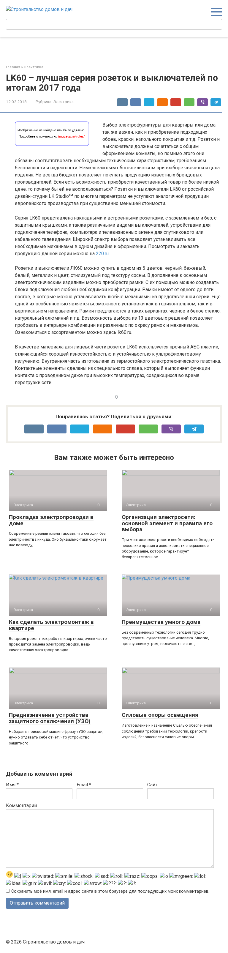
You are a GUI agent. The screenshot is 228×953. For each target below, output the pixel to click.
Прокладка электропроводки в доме (51, 520)
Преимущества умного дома (161, 621)
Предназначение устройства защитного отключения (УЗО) (50, 718)
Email (84, 785)
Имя (12, 785)
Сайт (152, 785)
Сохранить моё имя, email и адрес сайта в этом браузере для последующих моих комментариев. (110, 891)
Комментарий (21, 805)
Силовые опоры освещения (160, 714)
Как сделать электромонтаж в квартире (51, 625)
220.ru (102, 253)
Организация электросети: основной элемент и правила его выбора (167, 523)
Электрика (63, 101)
